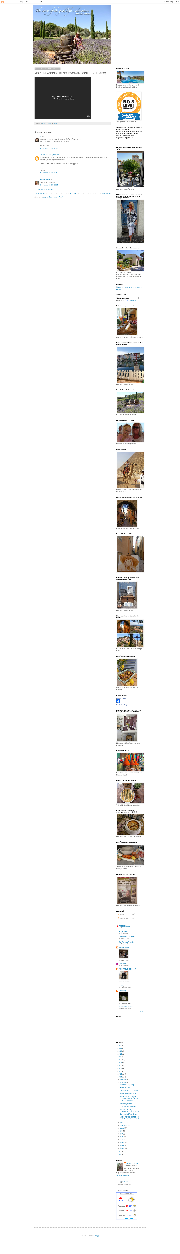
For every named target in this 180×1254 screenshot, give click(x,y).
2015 (120, 1065)
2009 (120, 1155)
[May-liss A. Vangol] (118, 703)
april (122, 1139)
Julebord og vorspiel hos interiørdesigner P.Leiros (129, 1097)
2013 (120, 1071)
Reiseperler (123, 964)
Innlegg (122, 915)
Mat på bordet (123, 931)
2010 (120, 1152)
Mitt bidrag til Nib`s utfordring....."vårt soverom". (130, 1110)
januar (122, 1148)
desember (123, 1079)
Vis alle (141, 1011)
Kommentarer (124, 918)
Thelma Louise (45, 179)
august (122, 1128)
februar (122, 1145)
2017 (120, 1060)
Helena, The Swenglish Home (50, 155)
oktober (123, 1122)
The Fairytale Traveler (126, 942)
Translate (133, 300)
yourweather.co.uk (127, 1194)
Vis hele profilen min (123, 1175)
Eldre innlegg (106, 193)
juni (121, 1134)
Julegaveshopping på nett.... (129, 1093)
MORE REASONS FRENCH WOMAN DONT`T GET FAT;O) (130, 1118)
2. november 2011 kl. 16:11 (49, 185)
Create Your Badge (122, 705)
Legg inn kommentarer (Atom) (53, 197)
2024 (120, 1048)
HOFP (121, 985)
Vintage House (124, 947)
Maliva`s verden (132, 1163)
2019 (120, 1054)
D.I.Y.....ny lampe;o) (126, 1101)
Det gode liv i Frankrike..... (128, 1114)
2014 (120, 1068)
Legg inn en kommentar (45, 189)
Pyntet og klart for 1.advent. (129, 1090)
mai (121, 1136)
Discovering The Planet (127, 937)
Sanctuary (122, 991)
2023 (120, 1051)
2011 (120, 1077)
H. (41, 136)
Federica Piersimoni (126, 1007)
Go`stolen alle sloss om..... (128, 1106)
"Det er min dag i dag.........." (129, 1085)
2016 (120, 1062)
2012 (120, 1074)
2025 (120, 1045)
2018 (120, 1057)
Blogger (97, 1236)
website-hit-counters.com (124, 1184)
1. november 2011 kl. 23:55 (49, 173)
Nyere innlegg (40, 193)
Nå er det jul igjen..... (127, 1104)
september (124, 1125)
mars (122, 1142)
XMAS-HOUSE (125, 1087)
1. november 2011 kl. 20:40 (49, 148)
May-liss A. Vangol (121, 698)
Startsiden (73, 193)
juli (121, 1131)
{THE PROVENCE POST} (127, 969)
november (123, 1082)
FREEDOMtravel (124, 926)
